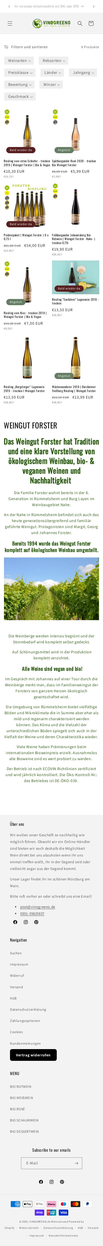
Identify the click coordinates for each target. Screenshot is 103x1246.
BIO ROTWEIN (21, 1086)
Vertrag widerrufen (33, 1055)
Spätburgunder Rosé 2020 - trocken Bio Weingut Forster (74, 163)
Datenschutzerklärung (28, 1009)
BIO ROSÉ (17, 1109)
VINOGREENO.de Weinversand (48, 1221)
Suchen (16, 953)
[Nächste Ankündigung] (93, 6)
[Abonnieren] (76, 1163)
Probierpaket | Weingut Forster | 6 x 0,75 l (26, 237)
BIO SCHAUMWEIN (24, 1120)
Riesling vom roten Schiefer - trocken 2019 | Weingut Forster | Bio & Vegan (27, 163)
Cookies (16, 1032)
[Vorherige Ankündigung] (9, 6)
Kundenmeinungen (25, 1043)
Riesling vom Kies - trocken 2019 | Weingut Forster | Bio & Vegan (25, 315)
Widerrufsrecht (29, 1228)
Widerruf (17, 975)
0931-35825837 (32, 913)
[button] (10, 23)
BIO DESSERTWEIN (24, 1131)
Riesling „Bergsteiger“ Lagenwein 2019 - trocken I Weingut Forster (24, 389)
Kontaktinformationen (63, 1235)
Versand (16, 987)
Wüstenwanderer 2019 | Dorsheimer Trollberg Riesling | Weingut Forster (74, 389)
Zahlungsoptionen (25, 1020)
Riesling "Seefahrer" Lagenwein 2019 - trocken (75, 301)
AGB (13, 998)
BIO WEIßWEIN (21, 1098)
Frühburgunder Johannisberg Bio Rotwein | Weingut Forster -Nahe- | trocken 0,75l (73, 239)
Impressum (19, 964)
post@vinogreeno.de (37, 906)
